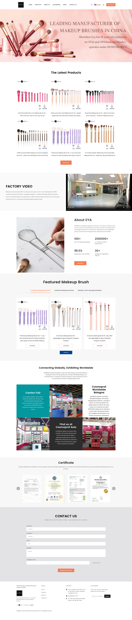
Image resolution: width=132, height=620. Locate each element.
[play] (99, 192)
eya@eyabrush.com (73, 596)
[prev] (18, 488)
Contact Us (44, 598)
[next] (114, 488)
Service (43, 586)
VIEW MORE (32, 345)
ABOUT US (47, 4)
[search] (91, 4)
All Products (66, 162)
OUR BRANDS (56, 4)
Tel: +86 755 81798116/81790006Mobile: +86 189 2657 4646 (76, 599)
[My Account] (103, 4)
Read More (80, 263)
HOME (30, 4)
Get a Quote (111, 4)
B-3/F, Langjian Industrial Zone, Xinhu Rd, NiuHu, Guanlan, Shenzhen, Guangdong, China (77, 591)
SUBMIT (107, 596)
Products (43, 592)
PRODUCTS (38, 4)
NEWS (64, 4)
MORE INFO (66, 352)
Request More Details (66, 570)
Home (42, 589)
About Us (43, 595)
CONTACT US (73, 4)
